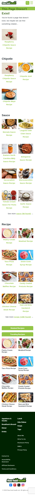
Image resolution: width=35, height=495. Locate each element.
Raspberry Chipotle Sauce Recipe (9, 45)
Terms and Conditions (9, 469)
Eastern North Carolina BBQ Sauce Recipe (9, 158)
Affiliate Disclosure (8, 465)
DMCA (19, 446)
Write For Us (22, 439)
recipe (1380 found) (22, 317)
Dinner (4, 428)
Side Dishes (22, 422)
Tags (19, 429)
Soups (20, 426)
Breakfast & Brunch (9, 424)
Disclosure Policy (23, 442)
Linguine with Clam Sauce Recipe (26, 133)
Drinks (4, 432)
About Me (21, 435)
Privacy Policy (22, 450)
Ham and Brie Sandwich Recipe (26, 308)
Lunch (20, 418)
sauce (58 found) (23, 213)
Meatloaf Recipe (26, 241)
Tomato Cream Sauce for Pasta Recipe (9, 204)
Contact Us (5, 456)
